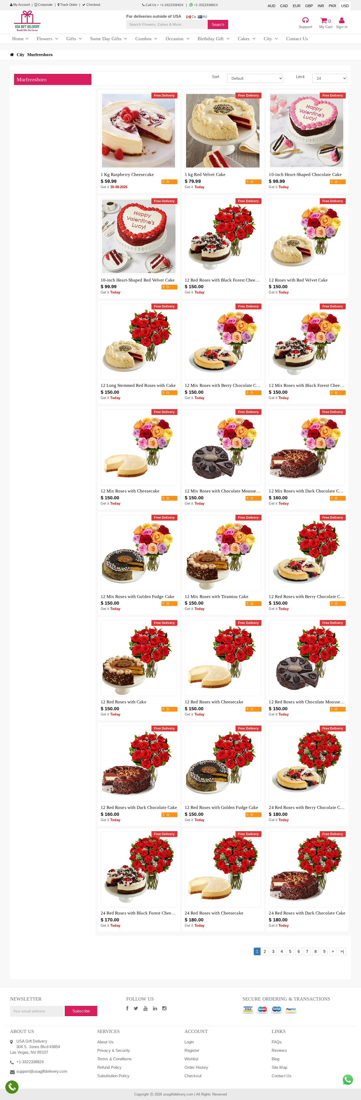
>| (342, 951)
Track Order (68, 5)
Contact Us (281, 1076)
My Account (21, 5)
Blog (275, 1059)
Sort (215, 76)
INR (321, 6)
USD (345, 6)
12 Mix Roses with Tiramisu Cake (216, 596)
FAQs (277, 1042)
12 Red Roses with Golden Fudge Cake (221, 807)
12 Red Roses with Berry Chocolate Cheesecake (314, 596)
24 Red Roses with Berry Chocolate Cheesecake (314, 807)
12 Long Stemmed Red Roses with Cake (138, 385)
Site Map (279, 1067)
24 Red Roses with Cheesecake (214, 913)
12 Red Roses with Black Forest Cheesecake (226, 280)
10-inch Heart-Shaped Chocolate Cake (305, 174)
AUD (271, 6)
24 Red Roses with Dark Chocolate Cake (307, 913)
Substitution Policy (113, 1076)
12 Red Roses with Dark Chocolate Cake (139, 807)
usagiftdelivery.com (178, 1094)
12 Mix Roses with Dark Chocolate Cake (307, 491)
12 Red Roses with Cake (123, 701)
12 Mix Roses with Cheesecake (130, 491)
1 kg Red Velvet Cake (205, 174)
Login (189, 1042)
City (20, 54)
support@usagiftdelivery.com (41, 1071)
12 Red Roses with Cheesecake (214, 701)
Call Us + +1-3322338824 (164, 5)
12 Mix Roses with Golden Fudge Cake (138, 596)
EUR (296, 6)
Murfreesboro (40, 54)
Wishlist (191, 1059)
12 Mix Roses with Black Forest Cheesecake (311, 385)
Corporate (45, 5)
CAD (284, 6)
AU (204, 17)
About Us (105, 1042)
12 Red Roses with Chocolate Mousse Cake (310, 701)
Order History (196, 1067)
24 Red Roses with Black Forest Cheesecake (142, 913)
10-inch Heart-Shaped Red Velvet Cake (138, 280)
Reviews (279, 1050)
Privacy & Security (113, 1050)
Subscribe (81, 1011)
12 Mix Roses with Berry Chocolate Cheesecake (230, 385)
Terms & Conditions (114, 1059)
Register (191, 1050)
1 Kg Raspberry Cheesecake (127, 174)
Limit (300, 76)
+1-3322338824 (205, 5)
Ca (193, 17)
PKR (332, 6)
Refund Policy (109, 1067)
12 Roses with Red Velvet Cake (298, 280)
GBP (309, 6)
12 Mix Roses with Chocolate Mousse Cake (226, 491)
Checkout (92, 5)
